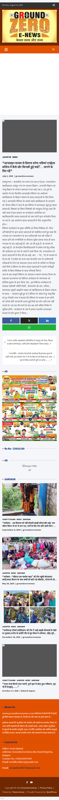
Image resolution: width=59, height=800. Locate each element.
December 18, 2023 (11, 637)
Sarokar (26, 519)
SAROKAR (10, 479)
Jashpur (6, 157)
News (15, 157)
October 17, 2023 (10, 690)
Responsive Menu (53, 5)
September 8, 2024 (11, 529)
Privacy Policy (46, 787)
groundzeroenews (24, 176)
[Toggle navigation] (6, 49)
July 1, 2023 (7, 176)
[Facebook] (27, 782)
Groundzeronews (29, 787)
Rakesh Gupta (28, 690)
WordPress (52, 792)
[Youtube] (31, 782)
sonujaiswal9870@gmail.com (24, 768)
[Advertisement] (29, 84)
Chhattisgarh (8, 519)
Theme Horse (18, 792)
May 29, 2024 (8, 583)
